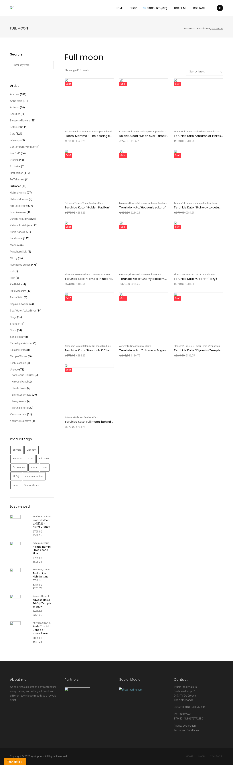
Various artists (18, 414)
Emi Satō (15, 153)
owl (12, 271)
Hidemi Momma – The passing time (90, 136)
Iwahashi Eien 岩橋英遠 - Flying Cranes (41, 523)
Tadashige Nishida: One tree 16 (40, 577)
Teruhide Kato (213, 131)
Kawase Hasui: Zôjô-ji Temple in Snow (42, 603)
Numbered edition (110, 131)
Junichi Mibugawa (20, 218)
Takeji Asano (19, 401)
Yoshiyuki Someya (20, 420)
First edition (16, 172)
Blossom (31, 450)
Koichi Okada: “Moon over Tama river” (146, 136)
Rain (12, 277)
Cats (12, 133)
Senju (13, 317)
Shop (133, 8)
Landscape (96, 131)
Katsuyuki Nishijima (21, 225)
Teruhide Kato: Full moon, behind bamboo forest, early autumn (109, 422)
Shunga (14, 323)
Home (119, 8)
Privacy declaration (185, 725)
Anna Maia (16, 100)
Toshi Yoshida (18, 363)
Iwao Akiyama (18, 212)
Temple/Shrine (199, 131)
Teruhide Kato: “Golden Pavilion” (87, 207)
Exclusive (124, 131)
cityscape (15, 140)
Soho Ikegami (18, 336)
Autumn (178, 131)
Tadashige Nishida (20, 343)
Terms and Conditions (186, 730)
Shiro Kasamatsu (21, 394)
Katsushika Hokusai (23, 375)
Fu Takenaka (17, 179)
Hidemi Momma (82, 131)
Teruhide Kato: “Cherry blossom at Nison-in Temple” (156, 279)
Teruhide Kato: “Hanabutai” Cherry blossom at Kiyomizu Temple (110, 350)
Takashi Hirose (18, 349)
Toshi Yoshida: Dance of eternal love (42, 630)
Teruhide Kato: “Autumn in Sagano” (144, 350)
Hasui (34, 467)
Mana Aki (15, 245)
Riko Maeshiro (18, 290)
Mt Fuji (153, 131)
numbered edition (34, 476)
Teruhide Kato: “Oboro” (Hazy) (195, 279)
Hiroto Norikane (19, 205)
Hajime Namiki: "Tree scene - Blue (42, 550)
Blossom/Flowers (128, 203)
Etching (14, 159)
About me (180, 8)
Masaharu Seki (18, 251)
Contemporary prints (22, 146)
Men (45, 467)
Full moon (69, 131)
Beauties (15, 114)
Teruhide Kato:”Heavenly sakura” (142, 207)
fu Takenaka (19, 467)
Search (50, 65)
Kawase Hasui (20, 381)
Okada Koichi (163, 131)
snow (15, 485)
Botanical (87, 346)
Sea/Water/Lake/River (23, 310)
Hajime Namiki (18, 192)
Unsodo (14, 369)
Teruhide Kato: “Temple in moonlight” (91, 279)
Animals (14, 94)
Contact (199, 8)
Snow (13, 330)
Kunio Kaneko (17, 231)
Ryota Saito (16, 297)
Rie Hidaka (16, 284)
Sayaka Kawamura (21, 304)
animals (17, 450)
